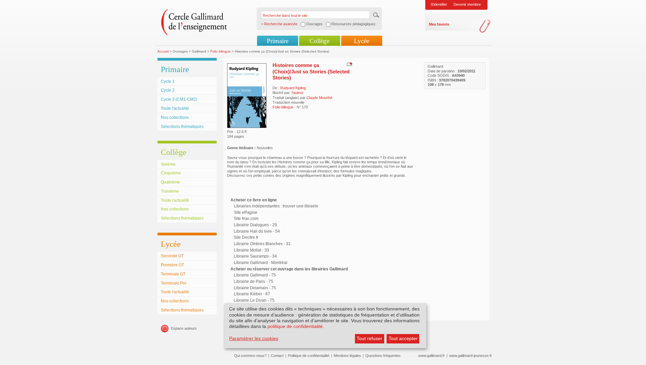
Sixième (168, 164)
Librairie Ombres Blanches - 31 (262, 243)
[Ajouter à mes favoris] (348, 64)
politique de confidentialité (295, 326)
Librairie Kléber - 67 (252, 294)
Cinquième (171, 173)
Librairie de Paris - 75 (253, 281)
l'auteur (297, 93)
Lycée (361, 40)
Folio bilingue (220, 51)
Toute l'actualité (175, 108)
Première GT (172, 265)
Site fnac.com (246, 218)
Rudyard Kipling (293, 88)
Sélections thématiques (182, 126)
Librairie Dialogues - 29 (255, 225)
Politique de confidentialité (308, 356)
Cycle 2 (168, 90)
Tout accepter (403, 338)
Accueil (163, 51)
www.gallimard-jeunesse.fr (470, 356)
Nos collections (175, 117)
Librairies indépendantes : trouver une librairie (276, 206)
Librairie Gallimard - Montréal (260, 262)
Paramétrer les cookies (253, 338)
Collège (319, 40)
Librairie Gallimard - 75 (255, 275)
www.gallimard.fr (431, 356)
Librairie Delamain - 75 (255, 288)
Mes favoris (439, 24)
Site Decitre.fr (246, 237)
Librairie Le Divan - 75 (254, 300)
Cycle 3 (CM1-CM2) (179, 99)
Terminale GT (173, 274)
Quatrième (170, 182)
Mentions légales (347, 356)
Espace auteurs (184, 328)
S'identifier (439, 4)
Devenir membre (467, 4)
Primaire (277, 40)
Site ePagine (245, 212)
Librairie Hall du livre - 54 (257, 231)
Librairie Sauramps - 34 (255, 256)
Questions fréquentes (383, 356)
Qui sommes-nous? (250, 356)
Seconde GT (172, 256)
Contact (277, 356)
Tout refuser (369, 338)
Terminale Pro (173, 283)
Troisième (170, 191)
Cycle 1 (168, 81)
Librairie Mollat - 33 (251, 250)
